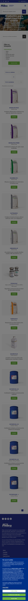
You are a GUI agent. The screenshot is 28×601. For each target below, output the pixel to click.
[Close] (25, 568)
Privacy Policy (5, 587)
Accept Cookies (14, 598)
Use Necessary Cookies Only (14, 594)
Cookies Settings (14, 591)
